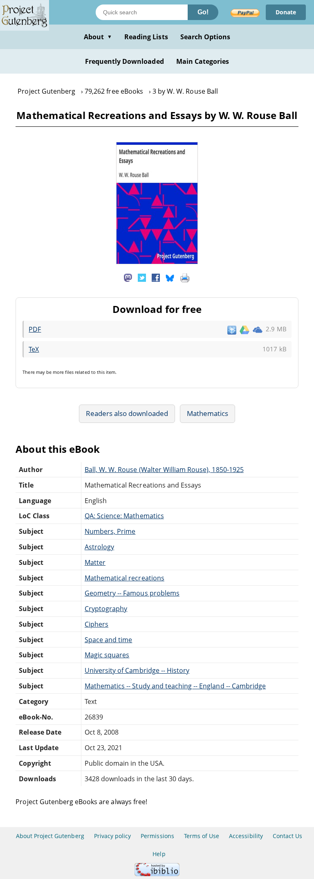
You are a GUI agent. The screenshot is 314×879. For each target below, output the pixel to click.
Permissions (157, 836)
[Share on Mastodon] (128, 276)
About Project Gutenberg (50, 836)
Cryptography (106, 608)
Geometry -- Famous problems (132, 593)
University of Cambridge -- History (137, 670)
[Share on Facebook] (156, 276)
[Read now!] (157, 261)
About (98, 36)
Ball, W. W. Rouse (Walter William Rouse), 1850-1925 (164, 469)
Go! (203, 12)
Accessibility (246, 836)
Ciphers (96, 624)
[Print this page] (184, 276)
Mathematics (207, 413)
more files (63, 372)
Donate (286, 12)
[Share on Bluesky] (170, 276)
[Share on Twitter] (142, 276)
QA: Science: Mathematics (124, 515)
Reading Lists (146, 36)
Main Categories (202, 61)
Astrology (99, 546)
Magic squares (107, 654)
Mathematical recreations (124, 577)
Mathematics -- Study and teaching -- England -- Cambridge (175, 685)
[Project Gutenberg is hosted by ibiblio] (157, 874)
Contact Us (287, 836)
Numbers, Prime (110, 531)
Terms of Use (201, 836)
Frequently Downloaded (124, 61)
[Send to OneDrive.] (257, 329)
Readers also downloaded (127, 413)
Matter (95, 562)
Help (159, 854)
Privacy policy (112, 836)
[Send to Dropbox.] (231, 329)
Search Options (205, 36)
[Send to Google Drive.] (244, 329)
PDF (35, 329)
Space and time (108, 639)
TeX (34, 349)
